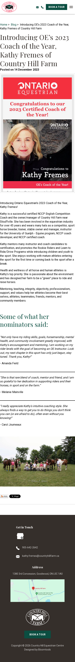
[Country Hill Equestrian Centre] (9, 7)
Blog (13, 24)
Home (3, 24)
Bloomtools (44, 649)
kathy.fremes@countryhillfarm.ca (40, 555)
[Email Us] (37, 7)
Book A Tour (56, 7)
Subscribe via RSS (4, 496)
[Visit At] (37, 590)
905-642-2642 (42, 7)
